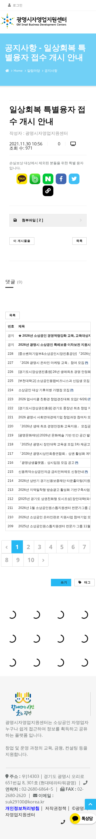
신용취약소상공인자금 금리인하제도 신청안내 (51, 472)
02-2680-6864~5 (63, 822)
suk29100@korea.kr (25, 802)
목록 (79, 241)
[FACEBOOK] (61, 179)
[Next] (43, 559)
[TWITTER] (74, 179)
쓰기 (63, 582)
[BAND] (35, 179)
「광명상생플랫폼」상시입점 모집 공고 (46, 463)
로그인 (17, 5)
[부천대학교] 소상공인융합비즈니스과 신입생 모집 (54, 381)
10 (30, 560)
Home (18, 70)
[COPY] (48, 190)
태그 (87, 582)
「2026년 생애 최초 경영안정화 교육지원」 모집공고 (56, 426)
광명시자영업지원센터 (46, 133)
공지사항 (51, 70)
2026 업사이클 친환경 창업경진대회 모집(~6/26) (52, 399)
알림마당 (33, 70)
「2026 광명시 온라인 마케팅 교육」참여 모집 (51, 363)
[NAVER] (48, 179)
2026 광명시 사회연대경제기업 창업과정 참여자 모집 (56, 417)
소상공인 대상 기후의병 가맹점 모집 (44, 390)
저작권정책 (55, 808)
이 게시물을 (21, 241)
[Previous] (6, 546)
